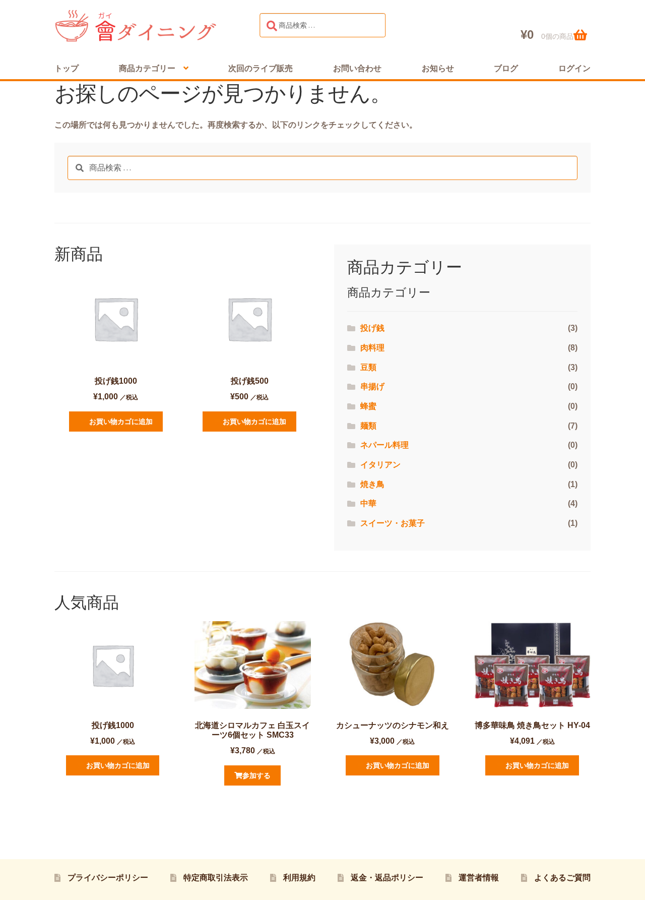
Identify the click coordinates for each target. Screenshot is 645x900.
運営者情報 (479, 877)
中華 (368, 503)
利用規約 (299, 877)
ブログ (506, 68)
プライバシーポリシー (108, 877)
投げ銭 (372, 328)
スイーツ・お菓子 (392, 523)
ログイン (574, 68)
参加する (256, 775)
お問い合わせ (357, 68)
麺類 (368, 426)
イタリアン (380, 464)
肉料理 (372, 347)
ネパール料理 (384, 445)
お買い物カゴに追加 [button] (121, 421)
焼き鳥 (372, 484)
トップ (66, 68)
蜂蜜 (368, 406)
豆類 (368, 367)
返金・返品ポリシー (387, 877)
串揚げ (372, 386)
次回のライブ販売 (260, 68)
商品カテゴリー (147, 68)
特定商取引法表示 (215, 877)
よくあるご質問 (562, 877)
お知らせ (438, 68)
